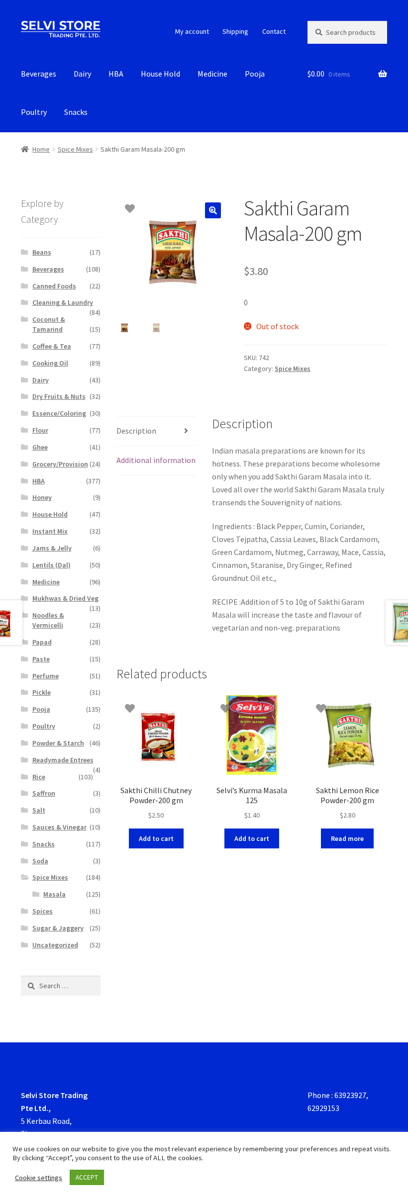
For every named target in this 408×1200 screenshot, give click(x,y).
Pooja (255, 74)
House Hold (160, 74)
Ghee (40, 447)
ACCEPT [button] (87, 1177)
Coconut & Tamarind (48, 324)
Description (136, 431)
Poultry (34, 112)
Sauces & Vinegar (59, 827)
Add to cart (156, 838)
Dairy (82, 74)
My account (192, 31)
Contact (274, 31)
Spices (42, 911)
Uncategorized (55, 944)
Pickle (41, 692)
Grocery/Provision (60, 464)
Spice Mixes (75, 149)
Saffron (43, 793)
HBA (115, 74)
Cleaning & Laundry (62, 302)
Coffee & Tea (51, 346)
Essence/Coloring (59, 413)
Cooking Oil (50, 363)
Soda (40, 860)
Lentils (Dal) (51, 564)
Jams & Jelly (52, 548)
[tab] (156, 431)
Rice (38, 776)
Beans (41, 252)
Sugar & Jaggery (58, 927)
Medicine (212, 74)
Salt (38, 810)
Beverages (38, 74)
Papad (42, 642)
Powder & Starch (58, 742)
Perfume (45, 675)
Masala (54, 894)
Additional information (156, 460)
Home (41, 149)
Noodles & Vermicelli (48, 620)
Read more (347, 838)
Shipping (235, 31)
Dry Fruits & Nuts (59, 396)
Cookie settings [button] (38, 1177)
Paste (41, 658)
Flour (40, 430)
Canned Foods (54, 285)
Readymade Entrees (63, 759)
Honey (42, 497)
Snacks (76, 112)
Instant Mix (50, 531)
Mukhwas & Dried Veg (65, 598)
